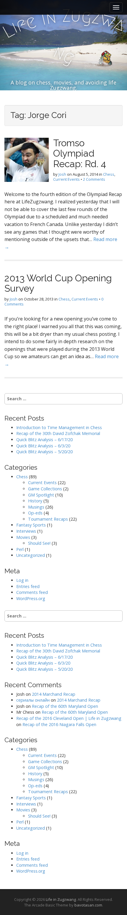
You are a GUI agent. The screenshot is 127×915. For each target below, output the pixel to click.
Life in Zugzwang (61, 899)
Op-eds (35, 513)
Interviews (26, 531)
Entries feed (28, 586)
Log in (22, 580)
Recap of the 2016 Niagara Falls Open (59, 724)
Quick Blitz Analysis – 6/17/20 (44, 439)
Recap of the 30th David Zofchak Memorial (58, 433)
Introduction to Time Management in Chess (59, 427)
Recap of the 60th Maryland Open (65, 706)
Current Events (66, 179)
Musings (36, 507)
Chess (108, 174)
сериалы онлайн (33, 700)
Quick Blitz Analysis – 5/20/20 (44, 451)
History (35, 501)
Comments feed (32, 592)
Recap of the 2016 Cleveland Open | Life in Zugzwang (68, 718)
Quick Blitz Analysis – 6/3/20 (43, 446)
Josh (62, 174)
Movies (23, 537)
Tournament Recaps (48, 519)
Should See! (39, 543)
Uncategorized (30, 555)
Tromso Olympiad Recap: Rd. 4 (79, 153)
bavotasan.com (88, 905)
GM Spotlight (41, 495)
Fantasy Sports (31, 525)
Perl (20, 549)
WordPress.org (30, 598)
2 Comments (94, 179)
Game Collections (45, 488)
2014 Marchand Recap (53, 694)
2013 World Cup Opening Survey (58, 283)
